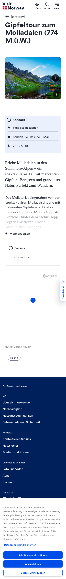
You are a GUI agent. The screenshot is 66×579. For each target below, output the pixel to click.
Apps (6, 475)
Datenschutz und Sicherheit (21, 422)
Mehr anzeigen (19, 233)
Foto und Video (13, 469)
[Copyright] (56, 94)
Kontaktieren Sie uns (17, 439)
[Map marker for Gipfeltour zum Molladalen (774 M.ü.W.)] (33, 300)
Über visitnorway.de (16, 402)
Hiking (14, 357)
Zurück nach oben (16, 385)
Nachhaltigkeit (13, 409)
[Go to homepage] (13, 6)
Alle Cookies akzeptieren (33, 554)
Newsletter (10, 445)
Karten (7, 482)
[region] (33, 538)
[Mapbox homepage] (49, 276)
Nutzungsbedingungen (18, 415)
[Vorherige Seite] (10, 78)
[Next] (55, 78)
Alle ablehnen (33, 563)
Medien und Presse (16, 452)
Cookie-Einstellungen (33, 572)
